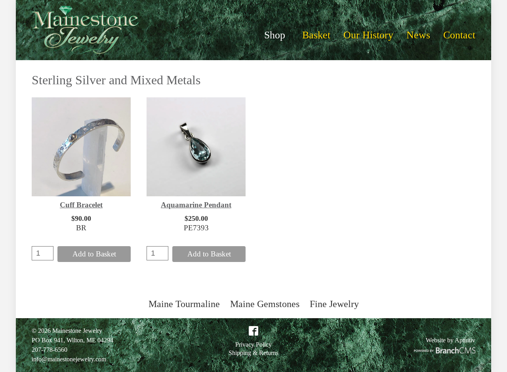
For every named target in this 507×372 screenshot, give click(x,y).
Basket (316, 35)
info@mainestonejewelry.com (69, 359)
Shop (274, 35)
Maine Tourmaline (184, 304)
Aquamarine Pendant (196, 205)
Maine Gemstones (264, 304)
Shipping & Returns (253, 353)
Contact (459, 35)
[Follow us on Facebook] (253, 333)
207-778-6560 (49, 349)
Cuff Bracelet (81, 205)
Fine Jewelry (334, 304)
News (418, 35)
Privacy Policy (253, 345)
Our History (368, 35)
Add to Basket (94, 254)
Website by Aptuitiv (450, 340)
